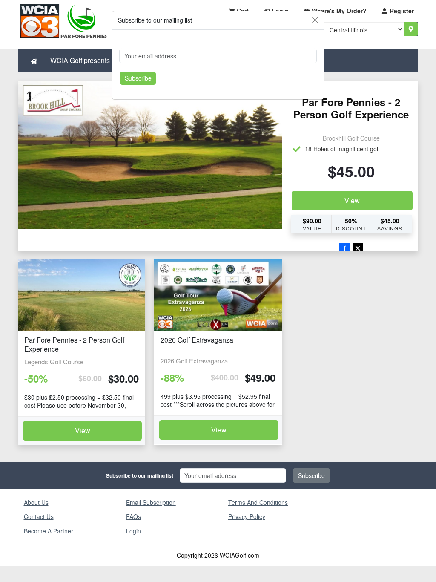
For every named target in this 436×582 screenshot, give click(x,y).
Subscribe (138, 78)
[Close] (315, 20)
